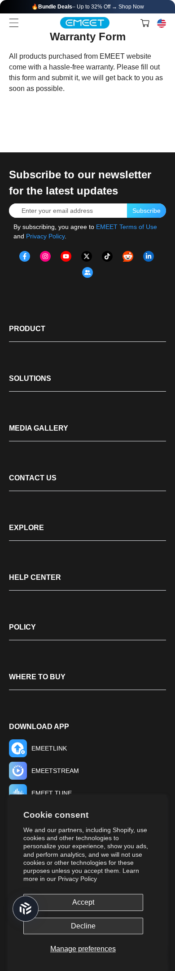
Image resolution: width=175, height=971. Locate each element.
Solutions (30, 378)
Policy (22, 627)
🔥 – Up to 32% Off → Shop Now (87, 7)
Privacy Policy (77, 878)
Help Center (35, 577)
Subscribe (146, 210)
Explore (26, 527)
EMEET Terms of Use (126, 226)
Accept (83, 902)
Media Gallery (38, 428)
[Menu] (14, 23)
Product (27, 328)
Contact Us (33, 478)
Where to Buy (37, 677)
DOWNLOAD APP (39, 726)
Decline (83, 926)
